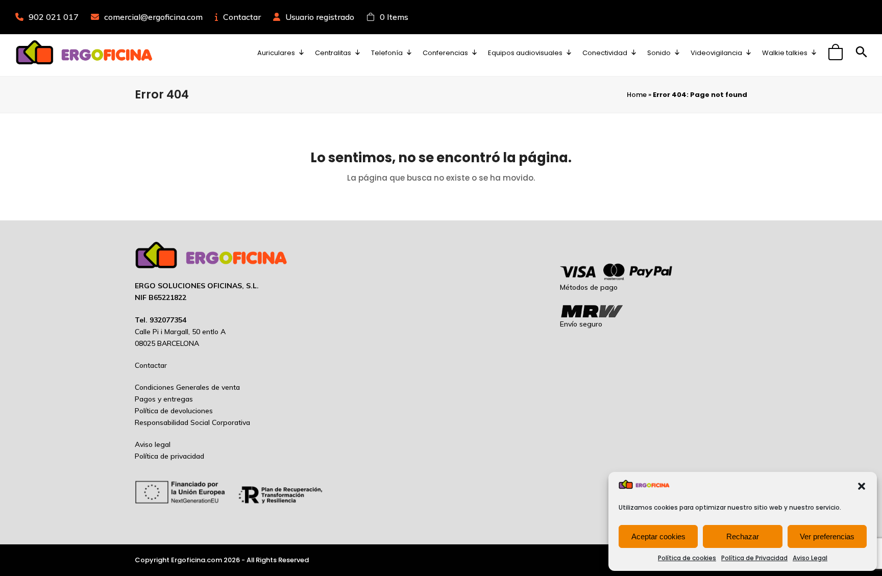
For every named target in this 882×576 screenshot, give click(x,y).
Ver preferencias (827, 536)
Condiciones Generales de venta (187, 387)
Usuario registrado (319, 17)
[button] (861, 486)
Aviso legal (152, 444)
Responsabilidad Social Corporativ (190, 422)
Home (637, 94)
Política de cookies (687, 558)
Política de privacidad (169, 456)
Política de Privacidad (754, 558)
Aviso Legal (810, 558)
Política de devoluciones (174, 410)
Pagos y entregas (164, 399)
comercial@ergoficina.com (153, 17)
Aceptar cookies (658, 536)
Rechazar (742, 536)
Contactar (242, 17)
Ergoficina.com (196, 560)
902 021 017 (54, 17)
